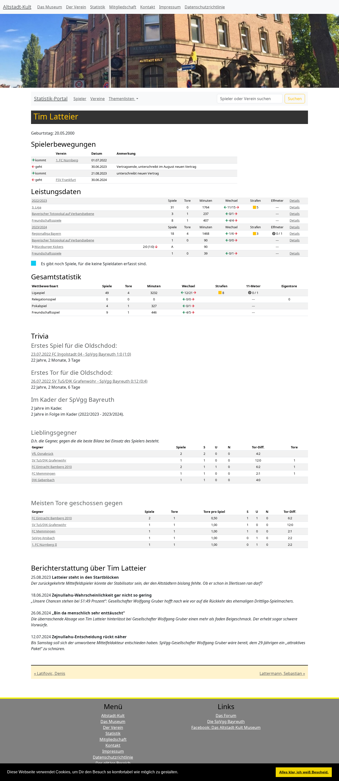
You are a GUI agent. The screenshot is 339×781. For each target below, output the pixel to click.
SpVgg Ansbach (43, 538)
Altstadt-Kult (17, 6)
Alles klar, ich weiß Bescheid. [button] (304, 772)
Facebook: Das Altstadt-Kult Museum (226, 727)
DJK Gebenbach (43, 480)
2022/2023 (39, 200)
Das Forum (226, 715)
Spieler (79, 98)
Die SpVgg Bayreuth (226, 721)
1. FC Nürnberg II (44, 544)
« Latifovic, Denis (49, 673)
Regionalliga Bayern (46, 233)
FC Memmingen (43, 473)
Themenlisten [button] (122, 98)
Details (295, 200)
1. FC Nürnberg (67, 160)
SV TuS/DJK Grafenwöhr (49, 460)
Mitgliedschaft (122, 7)
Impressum (170, 7)
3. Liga (36, 207)
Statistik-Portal (51, 98)
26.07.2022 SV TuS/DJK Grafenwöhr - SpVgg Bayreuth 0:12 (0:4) (89, 381)
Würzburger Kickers (48, 246)
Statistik (97, 7)
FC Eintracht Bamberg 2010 (52, 466)
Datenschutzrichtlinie (205, 7)
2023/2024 (39, 227)
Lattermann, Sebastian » (282, 673)
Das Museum (49, 7)
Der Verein (76, 7)
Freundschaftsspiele (46, 220)
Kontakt (147, 7)
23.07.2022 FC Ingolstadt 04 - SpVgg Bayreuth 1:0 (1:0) (81, 354)
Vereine (97, 98)
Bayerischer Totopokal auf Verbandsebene (63, 213)
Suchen (295, 98)
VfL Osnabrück (42, 453)
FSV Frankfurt (66, 179)
